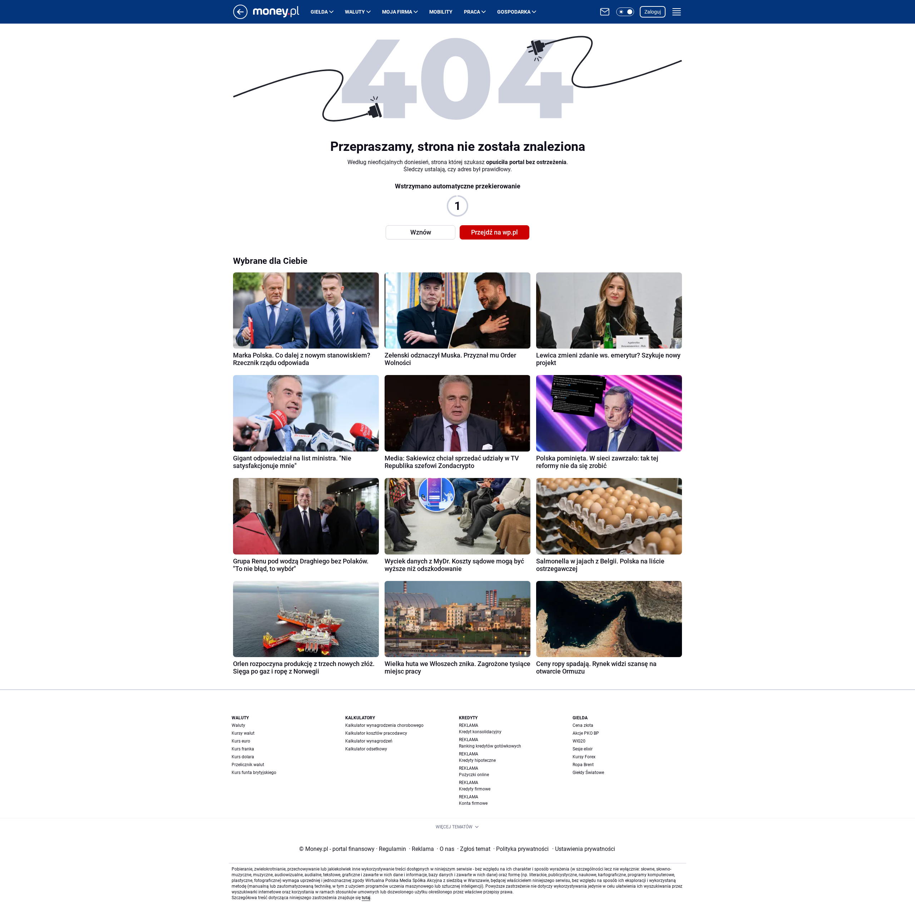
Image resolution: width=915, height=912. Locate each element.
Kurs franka (243, 748)
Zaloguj (652, 12)
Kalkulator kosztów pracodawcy (376, 733)
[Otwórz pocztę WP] (604, 12)
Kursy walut (243, 733)
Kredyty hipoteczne (477, 760)
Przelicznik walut (248, 764)
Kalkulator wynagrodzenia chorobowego (384, 725)
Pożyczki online (474, 774)
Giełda (319, 12)
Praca (472, 12)
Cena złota (583, 725)
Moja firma (397, 12)
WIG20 (579, 741)
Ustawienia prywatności (583, 849)
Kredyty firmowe (474, 789)
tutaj (366, 897)
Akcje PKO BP (586, 733)
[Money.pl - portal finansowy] (282, 12)
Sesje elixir (583, 748)
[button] (625, 12)
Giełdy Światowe (588, 772)
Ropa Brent (583, 764)
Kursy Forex (584, 756)
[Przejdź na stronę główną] (240, 17)
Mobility (440, 12)
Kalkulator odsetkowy (366, 748)
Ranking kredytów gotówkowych (490, 746)
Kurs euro (241, 741)
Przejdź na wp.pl (494, 232)
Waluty (355, 12)
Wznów (420, 232)
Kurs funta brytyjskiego (254, 772)
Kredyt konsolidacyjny (480, 731)
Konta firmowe (473, 803)
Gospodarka (513, 12)
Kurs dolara (243, 756)
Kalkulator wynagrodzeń (368, 741)
